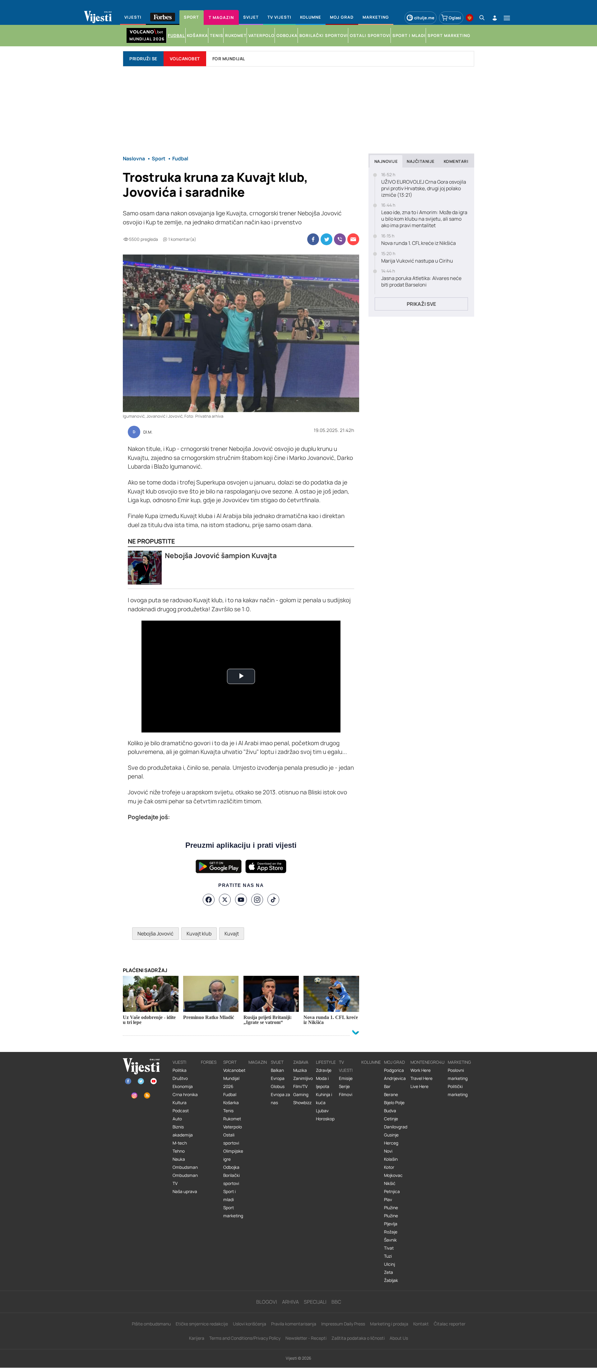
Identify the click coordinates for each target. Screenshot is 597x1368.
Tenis (228, 1110)
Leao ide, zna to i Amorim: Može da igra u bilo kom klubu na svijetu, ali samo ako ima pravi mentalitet (424, 218)
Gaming (300, 1094)
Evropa (278, 1078)
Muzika (300, 1070)
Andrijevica (395, 1078)
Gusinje (391, 1135)
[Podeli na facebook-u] (313, 239)
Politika (180, 1070)
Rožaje (390, 1232)
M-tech (180, 1143)
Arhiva (290, 1301)
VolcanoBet (185, 59)
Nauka (179, 1159)
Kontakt (421, 1324)
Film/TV (300, 1086)
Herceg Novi (391, 1147)
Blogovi (266, 1301)
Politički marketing (458, 1090)
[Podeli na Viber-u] (340, 239)
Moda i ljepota (322, 1082)
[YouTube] (241, 900)
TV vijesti (346, 1066)
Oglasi (455, 18)
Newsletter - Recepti (305, 1338)
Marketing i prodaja (389, 1324)
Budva (390, 1110)
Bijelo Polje (394, 1102)
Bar (387, 1086)
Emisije (346, 1078)
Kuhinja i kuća (324, 1098)
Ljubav (322, 1110)
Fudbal (229, 1094)
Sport (230, 1062)
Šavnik (390, 1240)
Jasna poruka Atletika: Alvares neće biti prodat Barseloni (421, 281)
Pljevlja (390, 1224)
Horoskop (325, 1119)
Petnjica (392, 1191)
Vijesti (179, 1062)
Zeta (388, 1272)
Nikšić (390, 1183)
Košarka (231, 1102)
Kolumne (371, 1062)
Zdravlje (323, 1070)
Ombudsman (185, 1167)
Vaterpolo (232, 1127)
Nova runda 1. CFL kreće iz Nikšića (418, 243)
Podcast (181, 1110)
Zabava (300, 1062)
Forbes (208, 1062)
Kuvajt (231, 933)
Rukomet (232, 1119)
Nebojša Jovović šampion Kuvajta (221, 555)
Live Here (419, 1086)
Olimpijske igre (233, 1155)
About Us (399, 1338)
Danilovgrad (395, 1127)
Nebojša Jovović (155, 933)
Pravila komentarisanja (293, 1324)
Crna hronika (185, 1094)
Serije (344, 1086)
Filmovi (345, 1094)
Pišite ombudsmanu (151, 1324)
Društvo (180, 1078)
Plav (388, 1199)
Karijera (196, 1338)
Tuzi (388, 1256)
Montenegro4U (427, 1062)
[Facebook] (209, 900)
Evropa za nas (280, 1098)
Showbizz (302, 1102)
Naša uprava (185, 1191)
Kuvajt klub (199, 933)
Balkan (277, 1070)
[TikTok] (273, 900)
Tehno (179, 1151)
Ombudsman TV (185, 1179)
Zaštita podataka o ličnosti (358, 1338)
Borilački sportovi (231, 1179)
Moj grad (394, 1062)
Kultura (180, 1102)
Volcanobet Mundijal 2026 (234, 1078)
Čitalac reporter (449, 1324)
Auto (177, 1119)
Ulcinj (389, 1264)
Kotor (389, 1167)
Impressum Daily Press (343, 1324)
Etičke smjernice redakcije (202, 1324)
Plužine (391, 1207)
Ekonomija (183, 1086)
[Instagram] (257, 900)
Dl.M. (147, 432)
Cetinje (391, 1119)
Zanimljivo (303, 1078)
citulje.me (424, 18)
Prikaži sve (421, 304)
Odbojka (231, 1167)
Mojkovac (393, 1175)
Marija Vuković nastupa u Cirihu (417, 261)
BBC (336, 1301)
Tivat (389, 1248)
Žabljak (391, 1280)
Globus (278, 1086)
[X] (225, 900)
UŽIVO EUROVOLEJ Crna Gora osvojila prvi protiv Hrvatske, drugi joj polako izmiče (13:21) (423, 188)
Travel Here (421, 1078)
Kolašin (391, 1159)
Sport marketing (233, 1212)
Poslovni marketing (458, 1074)
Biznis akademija (183, 1131)
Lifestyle (326, 1062)
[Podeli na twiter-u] (326, 239)
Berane (391, 1094)
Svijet (277, 1062)
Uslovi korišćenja (249, 1324)
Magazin (257, 1062)
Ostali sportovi (231, 1139)
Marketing (459, 1062)
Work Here (420, 1070)
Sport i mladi (229, 1195)
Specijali (315, 1301)
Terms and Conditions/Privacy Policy (244, 1338)
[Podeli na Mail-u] (353, 239)
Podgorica (394, 1070)
